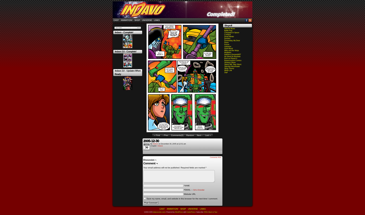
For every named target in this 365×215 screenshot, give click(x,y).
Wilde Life (228, 70)
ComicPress (190, 212)
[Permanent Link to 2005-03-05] (127, 48)
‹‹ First (157, 135)
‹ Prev (165, 135)
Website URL (190, 194)
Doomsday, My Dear (232, 41)
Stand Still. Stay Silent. (233, 64)
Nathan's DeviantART (232, 54)
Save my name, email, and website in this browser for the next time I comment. (182, 198)
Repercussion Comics (232, 60)
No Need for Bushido (232, 56)
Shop (137, 20)
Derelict (227, 39)
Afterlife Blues (229, 29)
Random (190, 135)
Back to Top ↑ (213, 212)
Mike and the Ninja (231, 51)
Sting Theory (229, 68)
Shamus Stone (230, 62)
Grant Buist (228, 49)
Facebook (246, 20)
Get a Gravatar (198, 190)
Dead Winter (229, 37)
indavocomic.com (182, 9)
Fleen (226, 43)
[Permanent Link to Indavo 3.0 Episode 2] (127, 89)
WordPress (179, 212)
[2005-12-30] (182, 131)
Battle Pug (228, 31)
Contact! (227, 35)
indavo (155, 144)
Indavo (160, 146)
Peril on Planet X (230, 58)
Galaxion (227, 47)
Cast (116, 20)
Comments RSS (215, 157)
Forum (226, 45)
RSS (250, 20)
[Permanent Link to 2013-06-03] (127, 67)
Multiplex (227, 53)
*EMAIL (194, 190)
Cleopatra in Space (231, 33)
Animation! (126, 20)
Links (157, 20)
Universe (147, 20)
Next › (199, 135)
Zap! (226, 72)
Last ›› (208, 135)
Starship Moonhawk (232, 66)
